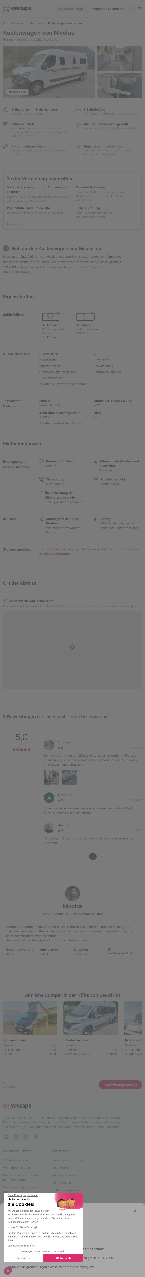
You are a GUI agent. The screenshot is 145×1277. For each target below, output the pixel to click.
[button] (7, 1270)
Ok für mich (63, 1257)
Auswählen (23, 1257)
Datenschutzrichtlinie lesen (21, 1245)
